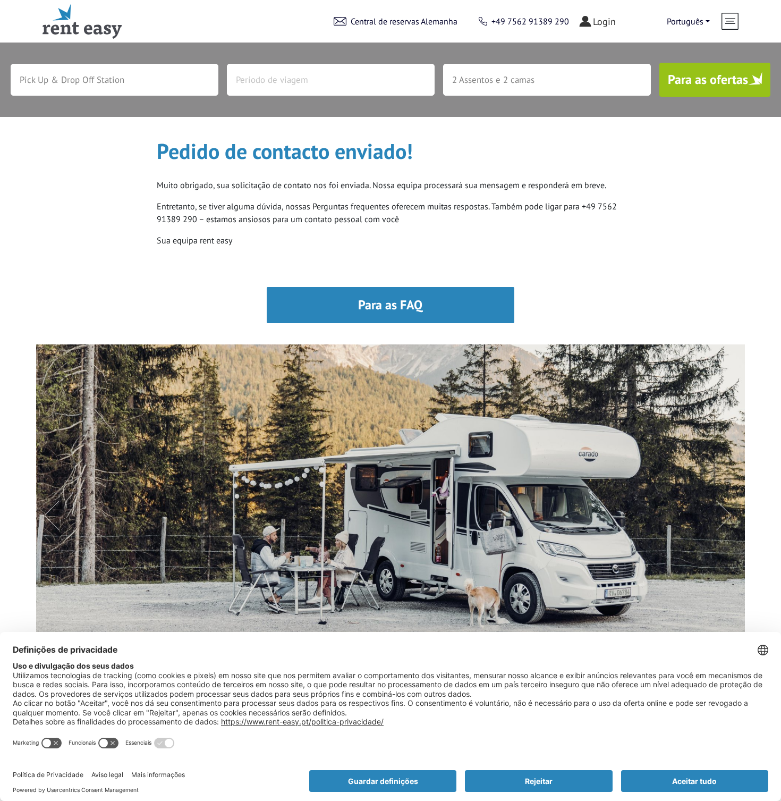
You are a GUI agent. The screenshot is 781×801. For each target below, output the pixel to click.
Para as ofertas (708, 79)
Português (685, 21)
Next (718, 509)
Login (604, 21)
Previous (46, 509)
